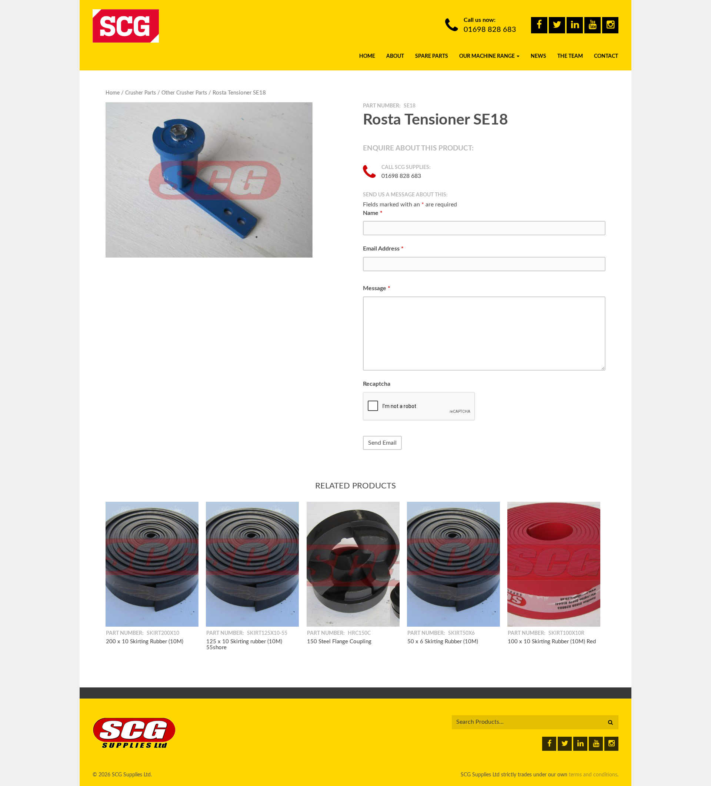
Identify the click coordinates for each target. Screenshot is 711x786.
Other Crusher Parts (184, 93)
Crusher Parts (140, 93)
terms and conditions (593, 774)
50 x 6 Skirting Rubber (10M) (442, 641)
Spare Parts (431, 56)
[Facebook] (539, 25)
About (395, 56)
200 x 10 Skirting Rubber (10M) (144, 641)
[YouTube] (592, 25)
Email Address (383, 249)
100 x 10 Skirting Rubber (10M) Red (552, 641)
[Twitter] (557, 25)
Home (367, 56)
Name (373, 213)
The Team (570, 56)
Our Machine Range (487, 56)
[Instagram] (610, 25)
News (538, 56)
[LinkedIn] (575, 25)
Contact (606, 56)
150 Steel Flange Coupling (339, 641)
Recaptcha (376, 384)
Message (376, 288)
